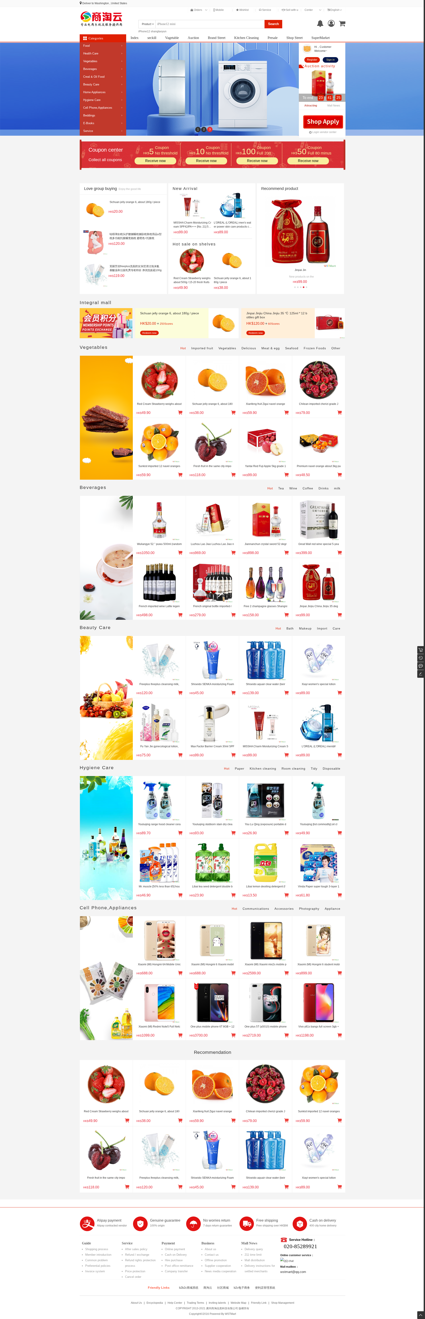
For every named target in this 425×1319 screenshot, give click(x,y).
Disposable (331, 768)
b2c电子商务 (242, 1287)
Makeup (305, 628)
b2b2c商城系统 (188, 1287)
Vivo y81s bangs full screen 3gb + (318, 1026)
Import (322, 628)
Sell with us (292, 10)
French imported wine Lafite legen (159, 606)
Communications (256, 908)
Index (135, 38)
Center (309, 10)
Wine (293, 488)
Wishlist (244, 10)
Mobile (219, 10)
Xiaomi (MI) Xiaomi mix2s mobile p (265, 964)
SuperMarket (320, 38)
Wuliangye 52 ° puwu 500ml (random (159, 544)
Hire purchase (174, 1260)
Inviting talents (217, 1302)
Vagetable (172, 38)
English (334, 10)
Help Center (175, 1302)
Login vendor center (324, 132)
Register (312, 59)
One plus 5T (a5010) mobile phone (266, 1026)
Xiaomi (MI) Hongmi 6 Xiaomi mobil (212, 964)
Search (273, 24)
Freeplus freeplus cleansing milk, (159, 684)
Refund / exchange (137, 1254)
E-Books (88, 123)
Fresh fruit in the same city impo (212, 466)
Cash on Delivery (176, 1254)
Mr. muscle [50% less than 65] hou (159, 886)
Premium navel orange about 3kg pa (319, 466)
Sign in (330, 59)
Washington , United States (111, 3)
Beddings (89, 115)
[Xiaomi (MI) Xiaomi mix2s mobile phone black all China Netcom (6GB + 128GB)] (265, 939)
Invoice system (95, 1271)
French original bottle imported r (212, 606)
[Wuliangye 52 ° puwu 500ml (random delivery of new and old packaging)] (159, 519)
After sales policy (136, 1249)
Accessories (284, 908)
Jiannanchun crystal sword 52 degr (266, 544)
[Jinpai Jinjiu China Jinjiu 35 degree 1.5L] (318, 581)
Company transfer (176, 1271)
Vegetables (90, 61)
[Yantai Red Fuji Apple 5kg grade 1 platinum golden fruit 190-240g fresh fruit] (265, 441)
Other (335, 348)
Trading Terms (195, 1302)
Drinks (324, 488)
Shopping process (96, 1249)
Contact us (212, 1254)
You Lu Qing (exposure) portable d (265, 824)
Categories (96, 38)
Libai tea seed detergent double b (212, 886)
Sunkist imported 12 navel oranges (159, 466)
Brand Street (216, 38)
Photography (309, 908)
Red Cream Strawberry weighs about (159, 404)
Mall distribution (255, 1260)
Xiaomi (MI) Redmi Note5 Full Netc (159, 1026)
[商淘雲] (102, 18)
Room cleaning (293, 768)
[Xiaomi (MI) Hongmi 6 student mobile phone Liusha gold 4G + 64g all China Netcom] (318, 939)
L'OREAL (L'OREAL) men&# (319, 746)
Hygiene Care (91, 100)
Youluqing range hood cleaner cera (159, 824)
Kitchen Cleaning (246, 38)
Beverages (90, 69)
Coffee (308, 488)
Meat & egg (270, 348)
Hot (183, 348)
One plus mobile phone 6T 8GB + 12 (212, 1026)
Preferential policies (97, 1265)
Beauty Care (91, 84)
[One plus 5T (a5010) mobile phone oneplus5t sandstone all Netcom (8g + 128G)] (265, 1001)
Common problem (96, 1260)
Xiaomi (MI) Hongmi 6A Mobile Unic (159, 964)
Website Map (238, 1302)
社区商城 (223, 1287)
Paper (239, 768)
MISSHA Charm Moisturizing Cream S (265, 746)
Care (336, 628)
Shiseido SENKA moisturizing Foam (212, 684)
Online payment (175, 1249)
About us (210, 1249)
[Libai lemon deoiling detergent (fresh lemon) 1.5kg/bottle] (265, 861)
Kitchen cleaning (263, 768)
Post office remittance (179, 1265)
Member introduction (98, 1254)
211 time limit (253, 1254)
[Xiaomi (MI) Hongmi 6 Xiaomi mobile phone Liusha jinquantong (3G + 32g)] (212, 939)
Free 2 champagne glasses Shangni (265, 606)
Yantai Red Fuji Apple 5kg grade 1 (265, 466)
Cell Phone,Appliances (97, 107)
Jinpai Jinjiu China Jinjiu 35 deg (318, 606)
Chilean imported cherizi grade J (318, 404)
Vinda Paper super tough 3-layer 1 (318, 886)
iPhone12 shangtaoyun (152, 31)
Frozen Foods (315, 348)
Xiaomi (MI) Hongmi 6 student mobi (319, 964)
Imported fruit (202, 348)
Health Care (90, 53)
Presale (273, 38)
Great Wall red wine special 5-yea (318, 544)
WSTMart (230, 1313)
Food (86, 45)
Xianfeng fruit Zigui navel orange (265, 404)
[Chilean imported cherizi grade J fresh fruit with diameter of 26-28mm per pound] (318, 379)
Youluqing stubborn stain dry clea (212, 824)
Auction (193, 38)
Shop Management (282, 1302)
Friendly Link (259, 1302)
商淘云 (207, 1287)
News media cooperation (220, 1271)
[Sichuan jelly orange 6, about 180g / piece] (212, 379)
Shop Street (294, 38)
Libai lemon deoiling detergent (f (265, 886)
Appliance (332, 908)
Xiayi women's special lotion (319, 684)
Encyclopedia (155, 1302)
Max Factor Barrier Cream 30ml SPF (212, 746)
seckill (151, 38)
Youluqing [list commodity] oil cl (318, 824)
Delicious (248, 348)
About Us (136, 1302)
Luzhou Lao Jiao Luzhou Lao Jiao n (212, 544)
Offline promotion (216, 1260)
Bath (290, 628)
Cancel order (133, 1276)
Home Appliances (94, 92)
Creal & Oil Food (93, 76)
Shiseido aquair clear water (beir (265, 684)
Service (266, 10)
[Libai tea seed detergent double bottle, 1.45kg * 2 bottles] (212, 861)
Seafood (291, 348)
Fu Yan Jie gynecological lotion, (159, 746)
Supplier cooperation (218, 1265)
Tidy (314, 768)
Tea (281, 488)
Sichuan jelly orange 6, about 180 (212, 404)
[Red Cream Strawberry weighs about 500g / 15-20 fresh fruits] (159, 379)
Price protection (135, 1271)
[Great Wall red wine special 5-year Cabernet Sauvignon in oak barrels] (318, 519)
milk (337, 488)
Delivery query (254, 1249)
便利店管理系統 (265, 1287)
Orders (197, 10)
